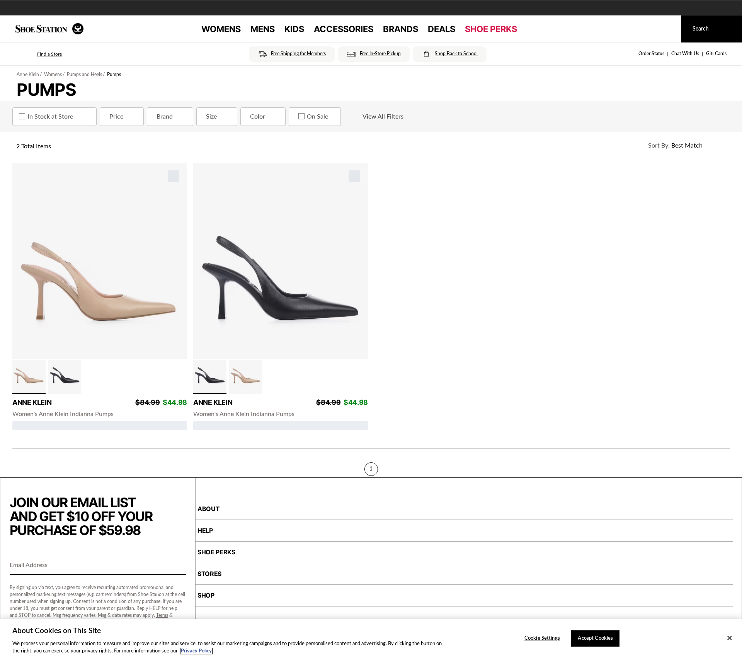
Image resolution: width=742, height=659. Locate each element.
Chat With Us (685, 53)
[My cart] (667, 29)
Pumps (114, 74)
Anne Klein (28, 74)
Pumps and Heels (84, 74)
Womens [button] (221, 29)
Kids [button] (294, 29)
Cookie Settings (542, 638)
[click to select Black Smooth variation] (65, 377)
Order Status (651, 53)
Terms (162, 615)
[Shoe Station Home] (49, 28)
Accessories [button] (343, 29)
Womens (53, 74)
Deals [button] (441, 29)
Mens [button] (262, 29)
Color (257, 117)
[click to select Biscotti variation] (29, 377)
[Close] (729, 638)
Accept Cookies (595, 638)
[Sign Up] (177, 566)
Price (116, 117)
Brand (165, 117)
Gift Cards (716, 53)
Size (211, 117)
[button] (38, 54)
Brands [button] (400, 29)
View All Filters (382, 117)
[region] (371, 639)
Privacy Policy (196, 651)
